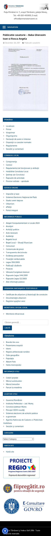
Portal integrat (12, 210)
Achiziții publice (12, 229)
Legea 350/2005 (13, 262)
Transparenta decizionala (16, 252)
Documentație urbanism (16, 298)
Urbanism (10, 204)
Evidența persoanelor (15, 255)
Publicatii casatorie (32, 43)
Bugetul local (11, 239)
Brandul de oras (12, 342)
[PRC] (21, 478)
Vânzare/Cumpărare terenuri (17, 272)
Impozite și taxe (12, 194)
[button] (5, 531)
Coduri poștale (12, 378)
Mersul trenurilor (13, 384)
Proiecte (9, 269)
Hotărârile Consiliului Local (17, 171)
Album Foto (11, 361)
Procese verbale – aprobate (17, 181)
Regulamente (11, 145)
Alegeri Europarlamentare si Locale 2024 (23, 223)
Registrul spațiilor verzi (15, 301)
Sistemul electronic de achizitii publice (22, 413)
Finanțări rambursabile (15, 259)
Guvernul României (14, 400)
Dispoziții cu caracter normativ (18, 142)
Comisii (9, 165)
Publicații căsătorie (14, 265)
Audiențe (9, 236)
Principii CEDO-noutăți (15, 410)
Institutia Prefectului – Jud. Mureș (19, 403)
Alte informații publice (15, 282)
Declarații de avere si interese (18, 139)
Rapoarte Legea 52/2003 (16, 278)
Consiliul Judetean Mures (16, 407)
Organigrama (11, 136)
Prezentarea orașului (14, 345)
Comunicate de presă (15, 249)
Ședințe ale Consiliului (15, 175)
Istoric (8, 348)
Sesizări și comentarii (15, 149)
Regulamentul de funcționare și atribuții (22, 168)
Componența (11, 161)
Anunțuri (9, 226)
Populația (10, 358)
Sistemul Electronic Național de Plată (21, 197)
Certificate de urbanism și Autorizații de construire (26, 294)
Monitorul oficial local (15, 314)
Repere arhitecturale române (18, 352)
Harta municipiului (13, 365)
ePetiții (9, 207)
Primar (8, 129)
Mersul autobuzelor (14, 381)
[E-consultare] (24, 514)
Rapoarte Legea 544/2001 (17, 275)
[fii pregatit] (24, 494)
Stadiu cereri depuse (14, 200)
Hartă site (10, 452)
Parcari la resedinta (14, 387)
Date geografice (12, 355)
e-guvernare (11, 416)
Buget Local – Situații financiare (19, 242)
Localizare (10, 126)
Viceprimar (10, 132)
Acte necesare (12, 233)
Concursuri (10, 246)
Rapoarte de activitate (15, 178)
